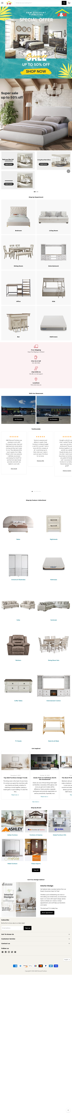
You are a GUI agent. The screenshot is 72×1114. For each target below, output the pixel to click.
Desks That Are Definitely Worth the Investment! (44, 778)
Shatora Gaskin (67, 471)
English (66, 959)
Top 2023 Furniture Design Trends (15, 778)
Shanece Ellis (40, 461)
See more (35, 802)
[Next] (68, 171)
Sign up (27, 928)
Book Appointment (47, 913)
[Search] (64, 3)
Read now (15, 795)
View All (36, 870)
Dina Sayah (14, 469)
